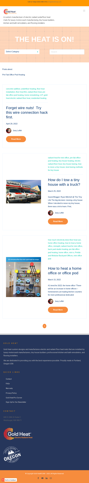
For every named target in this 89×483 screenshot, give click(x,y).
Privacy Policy (11, 393)
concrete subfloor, (13, 89)
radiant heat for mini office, (59, 158)
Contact (9, 379)
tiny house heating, (66, 161)
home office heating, (56, 243)
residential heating (38, 98)
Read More (16, 139)
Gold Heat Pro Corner (14, 398)
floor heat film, (21, 92)
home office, (64, 252)
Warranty (9, 388)
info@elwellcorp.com (54, 2)
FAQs (8, 384)
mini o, (72, 252)
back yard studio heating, (58, 249)
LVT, (41, 95)
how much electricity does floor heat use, (64, 240)
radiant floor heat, (35, 92)
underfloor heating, (28, 89)
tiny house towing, (70, 164)
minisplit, (57, 246)
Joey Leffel (17, 131)
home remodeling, (32, 95)
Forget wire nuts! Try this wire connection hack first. (27, 112)
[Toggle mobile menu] (84, 10)
